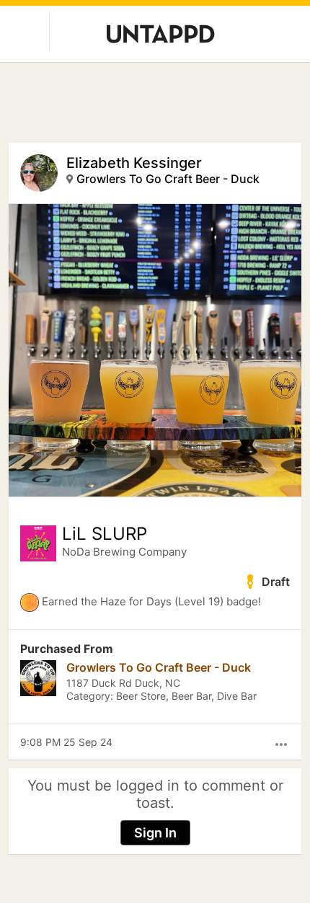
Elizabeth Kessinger (134, 163)
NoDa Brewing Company (124, 552)
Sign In (155, 832)
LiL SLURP (104, 534)
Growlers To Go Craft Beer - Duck (168, 179)
